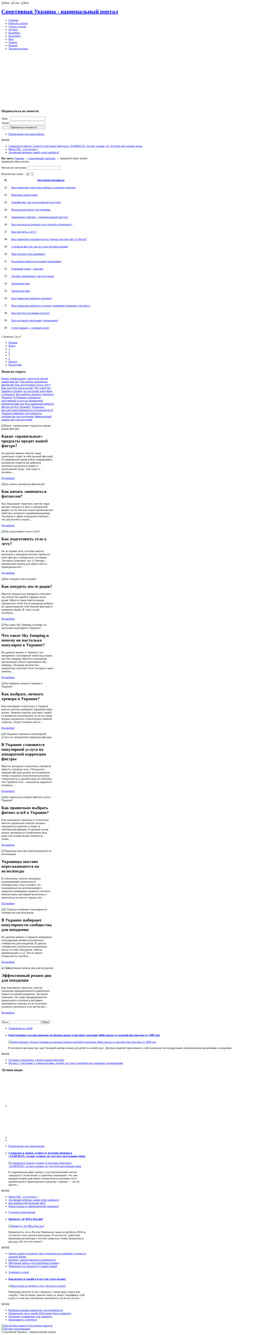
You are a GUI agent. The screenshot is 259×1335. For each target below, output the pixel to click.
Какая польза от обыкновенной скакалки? (33, 1206)
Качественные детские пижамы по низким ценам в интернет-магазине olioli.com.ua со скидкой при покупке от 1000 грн (84, 1035)
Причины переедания (24, 194)
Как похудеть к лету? (23, 231)
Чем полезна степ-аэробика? (28, 253)
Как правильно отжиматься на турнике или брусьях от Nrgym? (49, 239)
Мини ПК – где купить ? (23, 149)
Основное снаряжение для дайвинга (30, 1316)
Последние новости (40, 1325)
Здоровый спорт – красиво (27, 268)
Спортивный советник (42, 158)
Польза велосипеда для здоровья (30, 209)
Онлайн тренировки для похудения (32, 276)
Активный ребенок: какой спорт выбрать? (33, 152)
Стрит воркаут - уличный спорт (30, 327)
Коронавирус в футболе (22, 1319)
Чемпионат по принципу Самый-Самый (32, 1266)
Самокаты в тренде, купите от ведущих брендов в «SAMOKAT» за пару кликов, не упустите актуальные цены (75, 146)
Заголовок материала (50, 180)
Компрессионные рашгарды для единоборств (35, 1310)
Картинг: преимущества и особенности (32, 1259)
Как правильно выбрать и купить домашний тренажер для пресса (50, 305)
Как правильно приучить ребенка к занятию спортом (43, 187)
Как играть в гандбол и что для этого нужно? (37, 1279)
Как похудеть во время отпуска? (30, 313)
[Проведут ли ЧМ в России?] (26, 1226)
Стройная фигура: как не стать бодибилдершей (39, 246)
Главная (19, 158)
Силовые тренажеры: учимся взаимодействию (36, 1059)
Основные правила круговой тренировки (36, 261)
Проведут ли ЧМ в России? (25, 1219)
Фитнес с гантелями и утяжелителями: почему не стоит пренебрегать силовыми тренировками (65, 1063)
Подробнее (8, 478)
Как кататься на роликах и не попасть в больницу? (41, 224)
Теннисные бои (20, 283)
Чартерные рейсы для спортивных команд (33, 1263)
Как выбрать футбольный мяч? (27, 1203)
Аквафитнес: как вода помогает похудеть (36, 202)
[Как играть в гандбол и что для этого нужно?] (37, 1285)
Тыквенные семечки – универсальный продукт (39, 217)
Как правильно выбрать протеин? (31, 298)
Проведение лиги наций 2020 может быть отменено (39, 1313)
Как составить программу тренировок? (34, 320)
